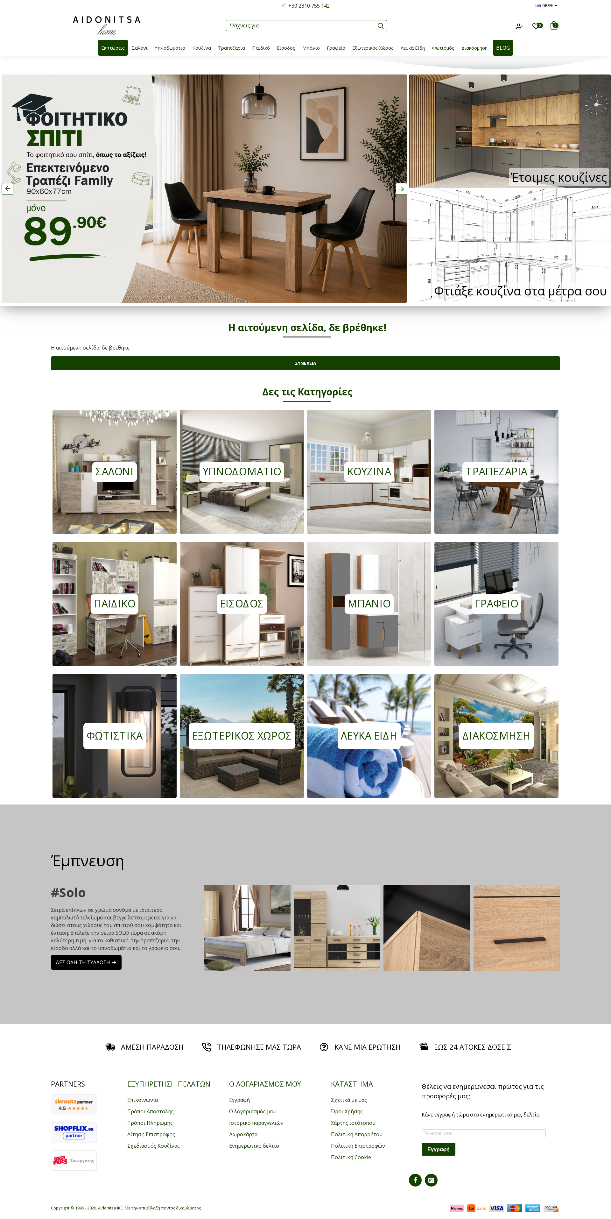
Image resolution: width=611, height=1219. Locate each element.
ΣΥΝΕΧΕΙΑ (305, 363)
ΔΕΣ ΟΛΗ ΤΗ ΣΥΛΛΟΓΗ (83, 962)
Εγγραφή (438, 1149)
